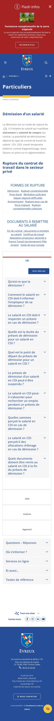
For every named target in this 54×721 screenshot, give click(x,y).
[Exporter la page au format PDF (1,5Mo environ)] (46, 76)
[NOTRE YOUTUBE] (43, 619)
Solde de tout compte (32, 245)
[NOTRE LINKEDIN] (38, 619)
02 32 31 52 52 (29, 667)
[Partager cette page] (50, 76)
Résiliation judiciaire (35, 194)
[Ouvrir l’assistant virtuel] (47, 708)
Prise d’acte (15, 194)
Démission (13, 190)
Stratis (27, 709)
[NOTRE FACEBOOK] (27, 619)
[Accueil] (4, 76)
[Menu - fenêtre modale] (5, 62)
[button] (46, 62)
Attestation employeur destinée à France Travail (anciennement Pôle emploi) (28, 241)
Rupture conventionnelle (34, 190)
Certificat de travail (33, 234)
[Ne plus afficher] (50, 6)
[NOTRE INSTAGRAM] (32, 619)
